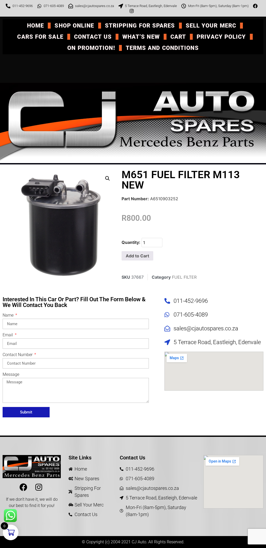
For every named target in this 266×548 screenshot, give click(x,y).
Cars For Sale (40, 37)
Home (35, 25)
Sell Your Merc (211, 25)
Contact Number (18, 355)
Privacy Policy (221, 37)
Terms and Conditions (162, 48)
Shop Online (74, 25)
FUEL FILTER (184, 277)
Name (9, 315)
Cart (178, 37)
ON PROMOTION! (91, 48)
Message (11, 374)
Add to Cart (137, 255)
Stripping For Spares (140, 25)
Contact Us (93, 37)
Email (8, 335)
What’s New (141, 37)
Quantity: (131, 242)
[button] (107, 178)
